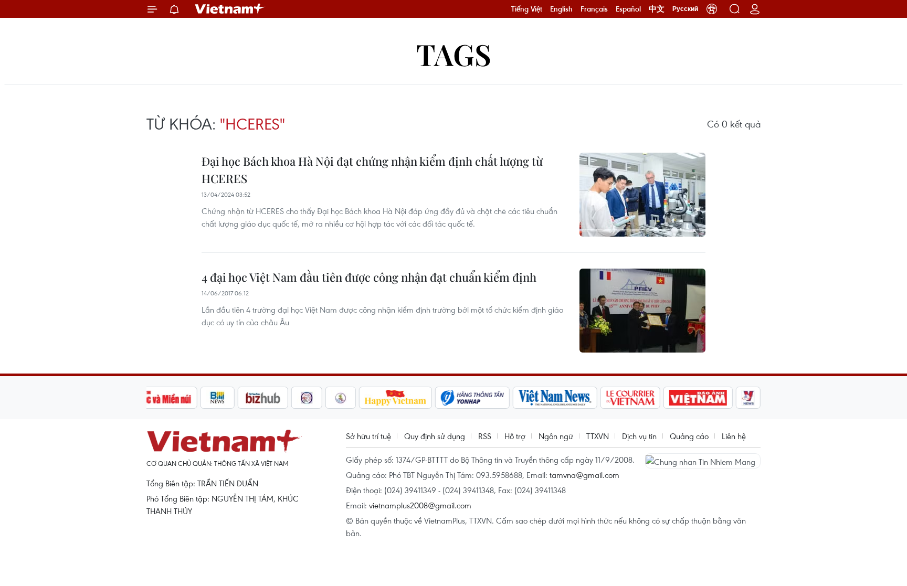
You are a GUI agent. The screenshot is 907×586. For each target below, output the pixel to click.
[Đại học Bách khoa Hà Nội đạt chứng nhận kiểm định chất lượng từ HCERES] (642, 195)
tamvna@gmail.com (584, 475)
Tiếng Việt (526, 9)
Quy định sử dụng (434, 436)
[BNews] (218, 398)
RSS (484, 436)
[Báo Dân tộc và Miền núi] (159, 398)
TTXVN (597, 436)
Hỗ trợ (514, 436)
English (561, 9)
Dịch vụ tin (639, 436)
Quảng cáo (689, 436)
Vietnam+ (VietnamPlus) (230, 9)
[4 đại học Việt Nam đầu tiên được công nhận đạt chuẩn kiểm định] (642, 311)
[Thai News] (340, 398)
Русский (685, 9)
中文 (657, 9)
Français (594, 9)
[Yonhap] (472, 398)
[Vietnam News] (555, 398)
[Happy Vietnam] (395, 398)
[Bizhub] (263, 398)
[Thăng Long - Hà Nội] (712, 9)
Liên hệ (734, 436)
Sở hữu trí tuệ (368, 436)
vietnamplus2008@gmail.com (420, 505)
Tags (453, 53)
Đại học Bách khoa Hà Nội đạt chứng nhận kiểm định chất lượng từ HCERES (372, 169)
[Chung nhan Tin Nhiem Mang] (703, 460)
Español (628, 9)
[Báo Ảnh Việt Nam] (698, 398)
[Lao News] (307, 398)
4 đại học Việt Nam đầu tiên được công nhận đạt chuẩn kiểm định (369, 277)
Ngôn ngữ (556, 436)
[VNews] (748, 398)
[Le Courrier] (630, 398)
